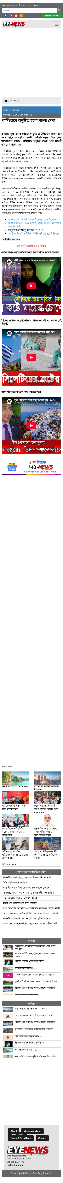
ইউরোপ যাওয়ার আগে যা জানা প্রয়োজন (20, 903)
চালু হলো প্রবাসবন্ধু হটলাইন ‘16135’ (26, 230)
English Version (51, 15)
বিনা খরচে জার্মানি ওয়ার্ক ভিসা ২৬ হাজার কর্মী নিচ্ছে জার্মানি (28, 892)
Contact (42, 1138)
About (14, 1131)
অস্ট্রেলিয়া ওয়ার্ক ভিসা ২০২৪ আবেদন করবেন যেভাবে (26, 887)
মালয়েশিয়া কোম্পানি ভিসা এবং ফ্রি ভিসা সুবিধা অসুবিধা (26, 918)
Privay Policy (17, 1134)
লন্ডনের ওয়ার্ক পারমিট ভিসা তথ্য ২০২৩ (20, 897)
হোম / (10, 100)
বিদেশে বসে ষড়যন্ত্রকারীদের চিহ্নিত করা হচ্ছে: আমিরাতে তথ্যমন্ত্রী (31, 913)
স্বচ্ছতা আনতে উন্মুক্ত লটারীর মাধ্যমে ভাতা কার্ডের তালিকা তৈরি (30, 923)
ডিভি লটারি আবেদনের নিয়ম (15, 882)
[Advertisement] (31, 61)
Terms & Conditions (21, 1138)
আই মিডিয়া (25, 1173)
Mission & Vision (32, 1131)
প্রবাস (16, 100)
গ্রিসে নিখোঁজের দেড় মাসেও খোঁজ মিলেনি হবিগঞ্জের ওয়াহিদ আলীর (31, 908)
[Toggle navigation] (57, 24)
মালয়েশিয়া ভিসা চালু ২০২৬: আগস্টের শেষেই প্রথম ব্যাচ (27, 877)
